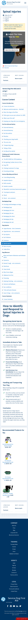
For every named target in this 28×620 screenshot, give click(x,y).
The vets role (7, 142)
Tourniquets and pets (9, 192)
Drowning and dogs (9, 171)
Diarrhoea (6, 266)
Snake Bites (7, 249)
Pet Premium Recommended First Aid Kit (8, 479)
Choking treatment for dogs (11, 168)
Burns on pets (7, 246)
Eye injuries (7, 234)
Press (14, 528)
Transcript (6, 67)
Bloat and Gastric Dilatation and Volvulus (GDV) (14, 256)
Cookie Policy (14, 591)
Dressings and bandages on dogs (12, 204)
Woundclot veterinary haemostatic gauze (15, 189)
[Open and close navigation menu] (25, 3)
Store (14, 551)
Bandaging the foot (9, 210)
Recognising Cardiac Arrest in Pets (13, 162)
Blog (14, 530)
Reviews (14, 570)
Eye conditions (7, 287)
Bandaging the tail (8, 222)
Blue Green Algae (8, 272)
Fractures (6, 240)
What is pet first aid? (9, 118)
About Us (14, 525)
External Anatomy (8, 127)
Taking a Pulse (7, 148)
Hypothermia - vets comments (12, 231)
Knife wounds (7, 183)
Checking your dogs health (11, 139)
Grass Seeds (7, 269)
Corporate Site (14, 532)
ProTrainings (19, 611)
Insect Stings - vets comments (12, 293)
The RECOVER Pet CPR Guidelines (13, 159)
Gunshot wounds (8, 186)
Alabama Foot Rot (8, 275)
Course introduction (9, 106)
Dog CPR (6, 165)
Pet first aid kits (8, 133)
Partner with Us (14, 575)
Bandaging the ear (8, 213)
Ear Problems (7, 237)
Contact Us (14, 572)
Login (14, 563)
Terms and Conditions (14, 588)
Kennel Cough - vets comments (12, 263)
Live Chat (22, 618)
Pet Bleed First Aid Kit (9, 151)
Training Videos (14, 544)
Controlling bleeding (9, 177)
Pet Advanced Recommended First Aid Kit (8, 462)
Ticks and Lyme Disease (10, 290)
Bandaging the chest (9, 216)
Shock (5, 195)
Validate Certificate (14, 553)
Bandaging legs (8, 207)
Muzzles (6, 136)
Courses (14, 546)
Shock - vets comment (10, 198)
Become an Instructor (14, 535)
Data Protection (14, 586)
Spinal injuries (7, 243)
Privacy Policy (14, 584)
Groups (14, 549)
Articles (14, 567)
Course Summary (8, 299)
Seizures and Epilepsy (9, 284)
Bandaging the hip (8, 219)
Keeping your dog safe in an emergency (14, 121)
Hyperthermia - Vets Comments (12, 228)
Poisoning (6, 278)
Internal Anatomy (8, 130)
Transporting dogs (8, 145)
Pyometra (6, 260)
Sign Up (14, 565)
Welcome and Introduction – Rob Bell (14, 109)
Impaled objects (8, 180)
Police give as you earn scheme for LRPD (14, 115)
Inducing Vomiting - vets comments (13, 281)
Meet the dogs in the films (11, 112)
